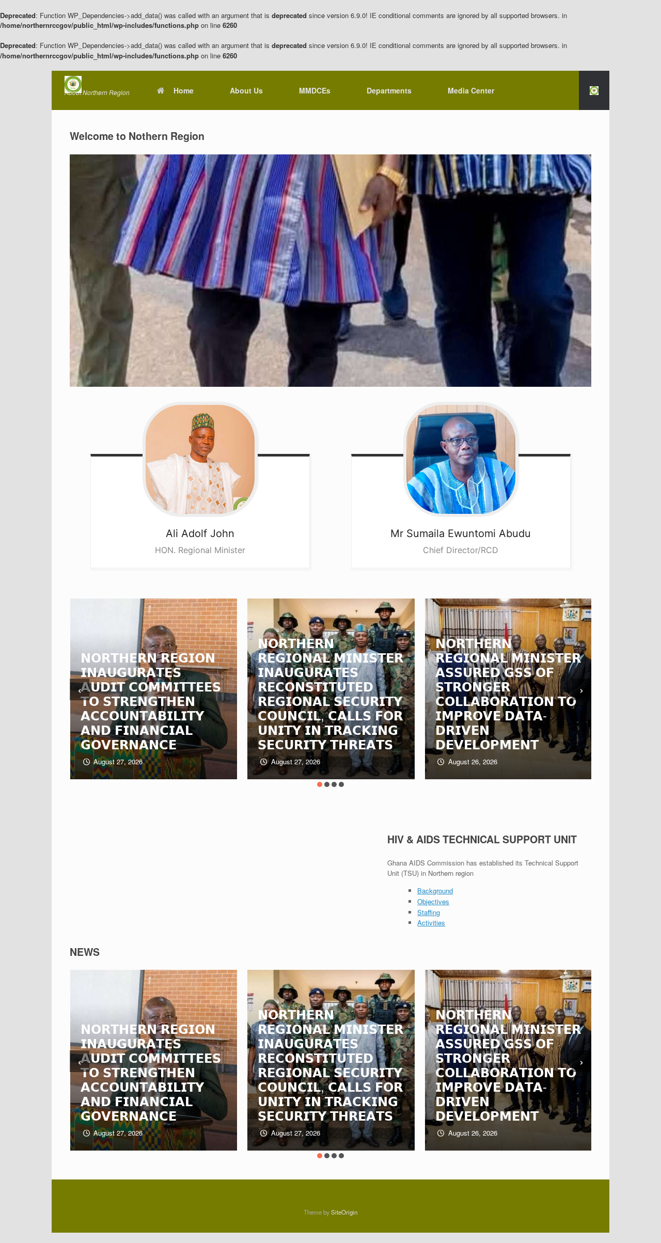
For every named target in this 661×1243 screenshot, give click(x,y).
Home (184, 90)
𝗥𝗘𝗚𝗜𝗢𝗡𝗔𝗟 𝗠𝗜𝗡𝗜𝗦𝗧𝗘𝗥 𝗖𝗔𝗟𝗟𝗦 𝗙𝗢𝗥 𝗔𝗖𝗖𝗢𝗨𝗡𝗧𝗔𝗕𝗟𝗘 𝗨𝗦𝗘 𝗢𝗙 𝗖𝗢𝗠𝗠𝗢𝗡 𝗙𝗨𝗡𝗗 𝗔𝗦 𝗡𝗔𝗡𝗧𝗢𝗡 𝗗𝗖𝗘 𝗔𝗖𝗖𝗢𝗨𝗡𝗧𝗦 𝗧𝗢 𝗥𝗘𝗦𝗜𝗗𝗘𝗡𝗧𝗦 (508, 700)
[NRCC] (97, 84)
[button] (594, 90)
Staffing (428, 912)
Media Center (471, 90)
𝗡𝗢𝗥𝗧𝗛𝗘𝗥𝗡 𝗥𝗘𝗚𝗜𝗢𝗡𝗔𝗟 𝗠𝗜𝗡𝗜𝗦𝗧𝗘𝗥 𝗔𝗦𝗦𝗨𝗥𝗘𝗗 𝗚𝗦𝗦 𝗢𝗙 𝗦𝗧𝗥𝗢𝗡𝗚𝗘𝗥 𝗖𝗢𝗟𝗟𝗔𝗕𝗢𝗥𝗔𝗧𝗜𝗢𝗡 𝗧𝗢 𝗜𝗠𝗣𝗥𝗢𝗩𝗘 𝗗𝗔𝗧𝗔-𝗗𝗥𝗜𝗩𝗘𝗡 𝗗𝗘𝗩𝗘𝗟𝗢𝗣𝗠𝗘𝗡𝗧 (331, 693)
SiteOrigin (344, 1212)
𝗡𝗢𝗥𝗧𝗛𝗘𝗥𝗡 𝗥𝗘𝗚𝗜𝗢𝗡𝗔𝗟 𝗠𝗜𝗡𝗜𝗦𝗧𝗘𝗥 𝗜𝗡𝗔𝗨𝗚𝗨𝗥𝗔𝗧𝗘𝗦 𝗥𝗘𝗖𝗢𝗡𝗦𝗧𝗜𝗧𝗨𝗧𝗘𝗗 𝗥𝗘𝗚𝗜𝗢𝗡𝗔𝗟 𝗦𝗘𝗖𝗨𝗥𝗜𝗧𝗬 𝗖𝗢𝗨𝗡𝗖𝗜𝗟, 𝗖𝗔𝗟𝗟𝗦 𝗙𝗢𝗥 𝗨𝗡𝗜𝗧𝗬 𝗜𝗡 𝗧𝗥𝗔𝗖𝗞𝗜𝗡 (154, 693)
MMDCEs (314, 90)
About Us (246, 90)
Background (435, 890)
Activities (431, 922)
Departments (389, 90)
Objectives (433, 901)
